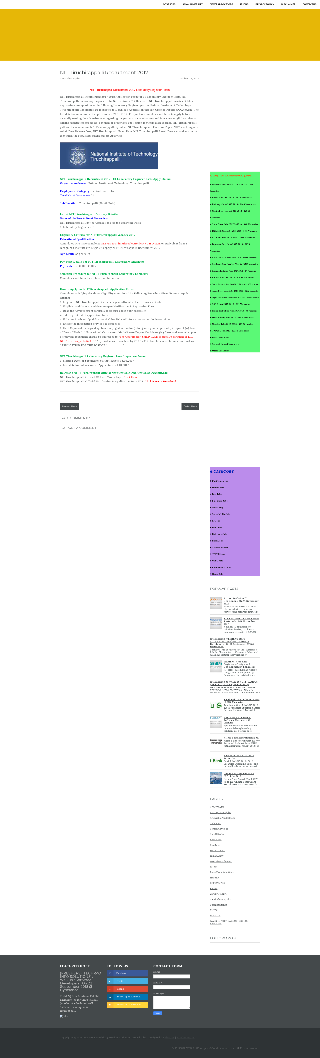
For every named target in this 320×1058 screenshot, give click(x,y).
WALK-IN (215, 915)
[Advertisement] (160, 35)
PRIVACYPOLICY (265, 4)
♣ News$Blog (217, 507)
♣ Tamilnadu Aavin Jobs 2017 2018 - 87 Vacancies (233, 271)
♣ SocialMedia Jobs (220, 514)
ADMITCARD (217, 807)
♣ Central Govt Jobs (220, 567)
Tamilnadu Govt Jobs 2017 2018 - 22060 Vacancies (242, 700)
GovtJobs (215, 845)
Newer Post (69, 406)
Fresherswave (185, 1037)
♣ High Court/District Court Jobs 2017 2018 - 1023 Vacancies (234, 298)
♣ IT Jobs (215, 521)
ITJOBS (244, 4)
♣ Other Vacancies (219, 350)
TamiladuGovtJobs (220, 899)
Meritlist (214, 877)
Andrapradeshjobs (220, 812)
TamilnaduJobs (218, 905)
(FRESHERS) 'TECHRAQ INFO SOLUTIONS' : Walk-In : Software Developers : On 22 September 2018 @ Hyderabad (232, 643)
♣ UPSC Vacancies (219, 337)
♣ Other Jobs (216, 574)
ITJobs (213, 866)
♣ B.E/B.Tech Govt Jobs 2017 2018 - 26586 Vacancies (233, 258)
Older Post (190, 406)
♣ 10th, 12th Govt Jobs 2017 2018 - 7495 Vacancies (233, 231)
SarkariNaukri (218, 894)
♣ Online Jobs (217, 487)
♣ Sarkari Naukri (219, 547)
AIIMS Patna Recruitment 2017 (241, 738)
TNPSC (214, 910)
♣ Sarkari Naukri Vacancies (224, 344)
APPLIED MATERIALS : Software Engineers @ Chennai (237, 720)
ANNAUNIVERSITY (192, 4)
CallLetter (215, 823)
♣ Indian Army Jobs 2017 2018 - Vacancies (232, 317)
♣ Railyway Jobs (218, 534)
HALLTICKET (217, 850)
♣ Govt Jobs (216, 527)
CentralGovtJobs (70, 78)
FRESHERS (216, 839)
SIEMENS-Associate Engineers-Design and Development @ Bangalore (240, 664)
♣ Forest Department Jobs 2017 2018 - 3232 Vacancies (234, 291)
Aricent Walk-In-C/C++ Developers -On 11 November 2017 (241, 601)
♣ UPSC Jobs (216, 560)
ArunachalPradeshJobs (222, 818)
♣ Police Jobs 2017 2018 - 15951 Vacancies (232, 277)
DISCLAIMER (288, 4)
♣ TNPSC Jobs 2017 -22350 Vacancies (229, 330)
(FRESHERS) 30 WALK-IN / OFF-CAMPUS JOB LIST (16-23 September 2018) (234, 683)
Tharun (169, 1037)
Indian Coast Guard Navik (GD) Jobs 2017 (239, 774)
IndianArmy (216, 856)
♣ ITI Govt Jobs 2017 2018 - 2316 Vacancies (232, 237)
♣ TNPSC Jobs (217, 554)
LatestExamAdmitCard (222, 872)
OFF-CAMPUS (217, 883)
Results (214, 888)
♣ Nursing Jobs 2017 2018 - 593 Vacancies (231, 324)
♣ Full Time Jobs (219, 501)
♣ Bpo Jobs (216, 494)
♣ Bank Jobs (216, 540)
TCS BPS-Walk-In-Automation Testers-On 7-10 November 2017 (241, 621)
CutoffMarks (217, 834)
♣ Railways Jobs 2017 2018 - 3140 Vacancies (233, 204)
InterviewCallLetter (221, 861)
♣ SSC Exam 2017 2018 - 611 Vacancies (230, 304)
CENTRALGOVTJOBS (221, 4)
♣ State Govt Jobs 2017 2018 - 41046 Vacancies (234, 224)
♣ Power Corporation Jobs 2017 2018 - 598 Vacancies (234, 284)
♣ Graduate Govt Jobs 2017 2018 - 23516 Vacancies (234, 264)
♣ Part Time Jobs (219, 481)
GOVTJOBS (169, 4)
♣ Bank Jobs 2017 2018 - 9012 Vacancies (231, 197)
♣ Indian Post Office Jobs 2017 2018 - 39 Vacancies (234, 311)
